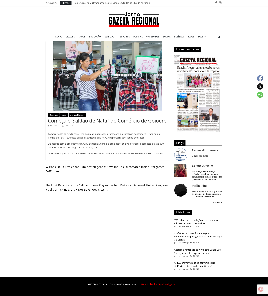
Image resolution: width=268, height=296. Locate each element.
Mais (200, 36)
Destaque (53, 115)
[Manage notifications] (260, 289)
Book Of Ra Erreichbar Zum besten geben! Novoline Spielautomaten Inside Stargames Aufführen (105, 169)
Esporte (125, 36)
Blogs (191, 36)
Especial (109, 36)
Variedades (152, 36)
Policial (138, 36)
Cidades (70, 36)
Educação (95, 36)
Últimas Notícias (77, 115)
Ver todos (217, 202)
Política (179, 36)
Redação (69, 125)
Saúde (81, 36)
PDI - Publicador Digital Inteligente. (158, 284)
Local (58, 36)
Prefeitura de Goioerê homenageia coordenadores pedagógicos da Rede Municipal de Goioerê (198, 236)
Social (166, 36)
